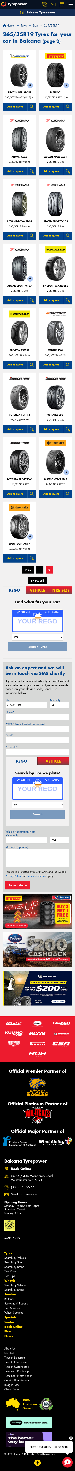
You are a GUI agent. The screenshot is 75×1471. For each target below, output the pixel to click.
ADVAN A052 (19, 157)
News (8, 1336)
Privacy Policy (13, 876)
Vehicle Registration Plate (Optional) (20, 833)
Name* (9, 712)
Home (10, 25)
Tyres (8, 1253)
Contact (10, 1322)
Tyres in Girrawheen (16, 1362)
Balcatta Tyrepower (40, 12)
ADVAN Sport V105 (55, 221)
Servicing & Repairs (16, 1303)
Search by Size (13, 1262)
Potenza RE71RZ (19, 414)
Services (10, 1294)
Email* (9, 735)
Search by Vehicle (15, 1258)
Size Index (10, 1353)
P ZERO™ (55, 92)
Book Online (13, 1327)
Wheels (9, 1280)
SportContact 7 (19, 543)
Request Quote (18, 885)
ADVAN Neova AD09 (19, 221)
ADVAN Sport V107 (19, 285)
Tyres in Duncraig (14, 1357)
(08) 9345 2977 (22, 1187)
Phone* (25, 724)
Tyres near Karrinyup (16, 1371)
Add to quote (15, 106)
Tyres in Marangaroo (16, 1367)
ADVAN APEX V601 (55, 157)
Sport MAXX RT (19, 350)
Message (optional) (16, 847)
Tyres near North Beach (18, 1376)
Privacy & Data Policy (24, 1453)
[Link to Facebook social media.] (37, 1463)
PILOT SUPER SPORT (19, 92)
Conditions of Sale (46, 1453)
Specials (10, 1317)
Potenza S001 (56, 414)
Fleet (7, 1331)
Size (7, 700)
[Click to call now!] (44, 4)
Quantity (55, 700)
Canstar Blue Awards (16, 1380)
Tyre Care (10, 1271)
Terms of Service (36, 876)
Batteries (9, 1299)
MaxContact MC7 (55, 479)
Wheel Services (13, 1312)
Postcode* (11, 747)
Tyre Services (12, 1308)
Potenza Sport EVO (19, 479)
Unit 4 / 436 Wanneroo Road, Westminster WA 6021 (32, 1178)
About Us (9, 1348)
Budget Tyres (11, 1385)
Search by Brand (14, 1267)
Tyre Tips (9, 1276)
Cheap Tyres (11, 1389)
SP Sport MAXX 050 (55, 285)
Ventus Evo (55, 350)
